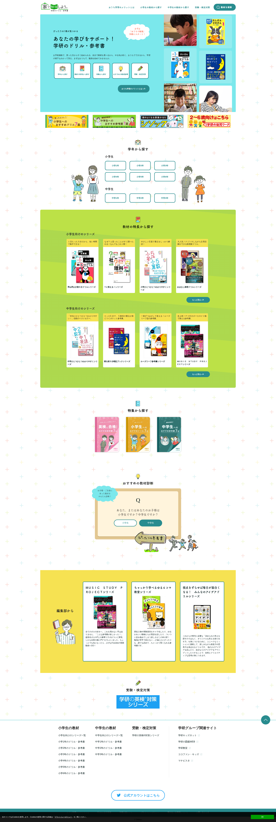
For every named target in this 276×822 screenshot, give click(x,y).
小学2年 (140, 165)
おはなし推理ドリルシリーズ (189, 287)
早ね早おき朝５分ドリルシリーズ (82, 287)
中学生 (150, 523)
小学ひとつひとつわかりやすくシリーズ (155, 288)
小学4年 (115, 177)
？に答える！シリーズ (113, 287)
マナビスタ (184, 760)
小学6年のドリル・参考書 (71, 773)
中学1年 (115, 198)
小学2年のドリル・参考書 (71, 748)
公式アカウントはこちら (142, 795)
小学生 (125, 523)
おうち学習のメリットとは (132, 89)
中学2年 (140, 198)
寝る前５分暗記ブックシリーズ (117, 361)
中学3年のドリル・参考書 (108, 754)
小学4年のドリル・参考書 (71, 760)
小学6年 (164, 177)
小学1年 (115, 165)
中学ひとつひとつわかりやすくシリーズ (82, 362)
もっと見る (196, 300)
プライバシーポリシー (63, 817)
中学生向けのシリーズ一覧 (109, 735)
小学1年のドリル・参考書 (71, 741)
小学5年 (140, 177)
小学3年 (164, 165)
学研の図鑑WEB (186, 741)
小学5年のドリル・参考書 (71, 767)
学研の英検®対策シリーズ (145, 735)
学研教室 (182, 748)
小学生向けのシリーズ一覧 (72, 735)
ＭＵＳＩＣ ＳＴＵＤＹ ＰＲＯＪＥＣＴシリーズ (192, 362)
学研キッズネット (187, 735)
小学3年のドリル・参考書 (71, 754)
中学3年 (164, 198)
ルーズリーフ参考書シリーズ (153, 361)
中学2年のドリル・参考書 (108, 748)
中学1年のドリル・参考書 (108, 741)
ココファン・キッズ (188, 754)
